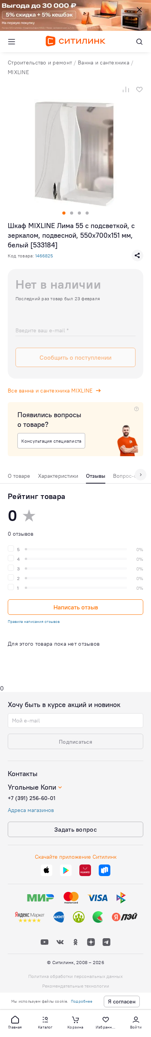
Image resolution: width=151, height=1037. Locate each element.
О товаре (19, 475)
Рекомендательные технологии (75, 986)
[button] (15, 1022)
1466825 (44, 256)
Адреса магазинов (31, 810)
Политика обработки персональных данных (75, 976)
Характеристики (58, 475)
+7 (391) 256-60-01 (31, 798)
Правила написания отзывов (34, 621)
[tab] (19, 478)
